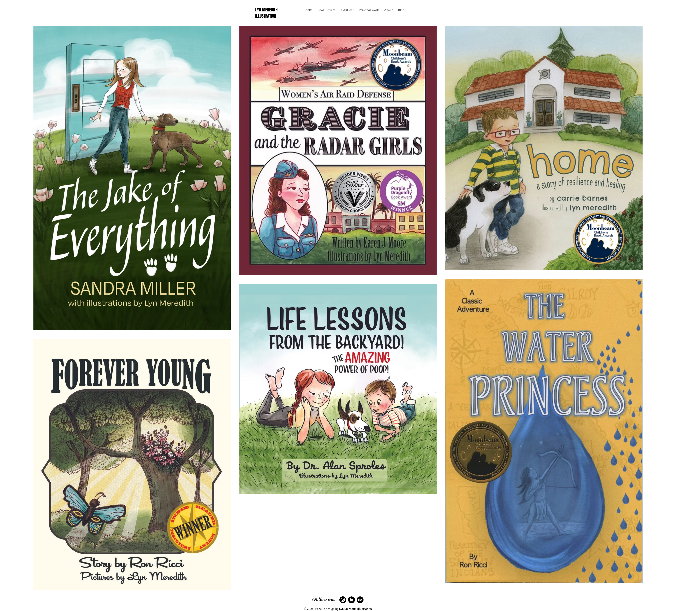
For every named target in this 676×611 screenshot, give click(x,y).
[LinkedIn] (351, 599)
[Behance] (360, 599)
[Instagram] (342, 599)
